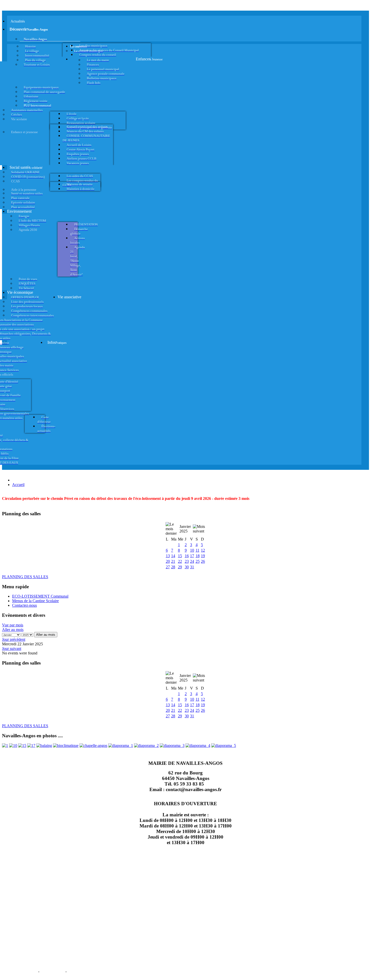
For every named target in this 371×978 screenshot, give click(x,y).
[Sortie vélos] (223, 745)
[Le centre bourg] (13, 745)
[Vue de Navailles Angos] (120, 745)
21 (173, 561)
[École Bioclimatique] (65, 745)
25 (198, 561)
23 (187, 561)
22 (180, 561)
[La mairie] (198, 745)
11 (197, 550)
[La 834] (31, 745)
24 (192, 561)
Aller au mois (12, 629)
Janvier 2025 (185, 528)
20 (168, 561)
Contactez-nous (24, 605)
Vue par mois (12, 625)
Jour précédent (13, 639)
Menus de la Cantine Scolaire (35, 601)
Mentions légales (19, 971)
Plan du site (52, 971)
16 (187, 556)
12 (203, 550)
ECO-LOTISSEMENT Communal (40, 596)
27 (168, 567)
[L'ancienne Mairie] (22, 745)
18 (198, 556)
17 (192, 556)
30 (187, 567)
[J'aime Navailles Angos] (172, 745)
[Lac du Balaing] (44, 745)
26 (203, 561)
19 (203, 556)
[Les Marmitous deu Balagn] (5, 745)
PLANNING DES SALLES (25, 577)
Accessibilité (81, 971)
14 (173, 556)
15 (180, 556)
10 (192, 550)
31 (192, 567)
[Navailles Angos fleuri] (146, 745)
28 (173, 567)
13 (168, 556)
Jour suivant (11, 648)
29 (180, 567)
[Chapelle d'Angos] (93, 745)
